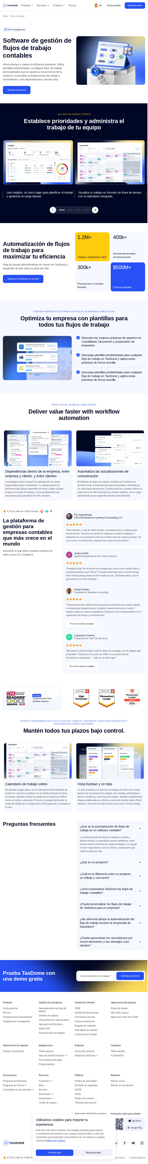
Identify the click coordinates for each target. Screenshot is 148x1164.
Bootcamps (44, 1093)
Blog (40, 1084)
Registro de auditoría (84, 1024)
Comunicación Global (85, 1033)
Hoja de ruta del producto (51, 1054)
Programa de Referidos (14, 1080)
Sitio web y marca (118, 1011)
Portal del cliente (117, 1007)
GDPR (77, 1088)
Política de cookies (83, 1097)
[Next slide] (95, 210)
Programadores (46, 1063)
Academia (43, 1080)
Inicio (5, 16)
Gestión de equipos (48, 1014)
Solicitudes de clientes (85, 1029)
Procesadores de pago (49, 1059)
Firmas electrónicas (84, 1020)
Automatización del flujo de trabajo (52, 1008)
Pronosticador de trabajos (51, 1032)
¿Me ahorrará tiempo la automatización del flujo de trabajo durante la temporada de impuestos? (105, 921)
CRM (76, 1007)
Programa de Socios (13, 1084)
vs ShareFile (115, 1054)
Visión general (10, 1007)
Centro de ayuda (46, 1101)
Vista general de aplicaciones (53, 1019)
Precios (72, 5)
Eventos (42, 1088)
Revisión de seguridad (85, 1084)
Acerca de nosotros (83, 1050)
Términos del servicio (84, 1101)
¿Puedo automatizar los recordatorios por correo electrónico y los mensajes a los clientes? (106, 940)
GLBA (77, 1093)
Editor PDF (44, 1027)
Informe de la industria (120, 1084)
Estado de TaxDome (84, 1054)
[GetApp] (46, 511)
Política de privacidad (85, 1080)
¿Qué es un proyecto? (94, 861)
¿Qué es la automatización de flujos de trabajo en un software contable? (104, 828)
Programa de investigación (16, 1020)
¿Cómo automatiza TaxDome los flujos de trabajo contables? (106, 889)
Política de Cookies (54, 1140)
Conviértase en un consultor (17, 1088)
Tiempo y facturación (13, 1050)
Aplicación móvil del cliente (123, 1016)
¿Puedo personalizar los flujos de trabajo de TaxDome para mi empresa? (105, 904)
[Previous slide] (53, 210)
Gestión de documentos (86, 1011)
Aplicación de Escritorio (50, 1023)
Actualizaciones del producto (17, 1016)
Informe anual (116, 1080)
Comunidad (44, 1097)
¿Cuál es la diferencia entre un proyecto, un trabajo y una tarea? (105, 874)
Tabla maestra (116, 1050)
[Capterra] (51, 511)
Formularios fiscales (84, 1016)
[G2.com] (42, 511)
